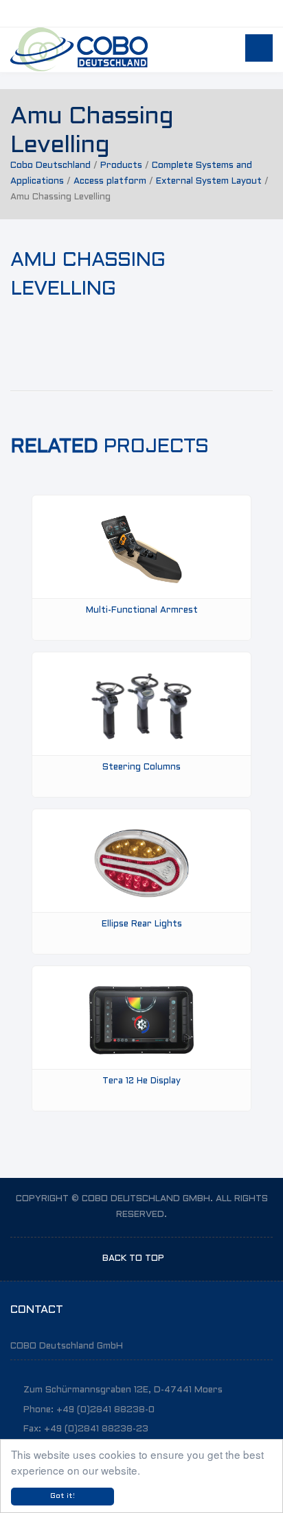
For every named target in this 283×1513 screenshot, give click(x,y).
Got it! (62, 1496)
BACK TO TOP (134, 1259)
